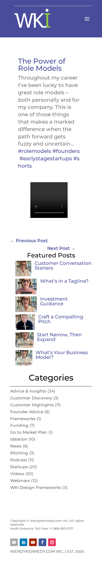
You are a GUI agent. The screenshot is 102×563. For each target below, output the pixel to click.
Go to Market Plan (28, 432)
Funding (19, 425)
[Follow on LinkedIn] (23, 542)
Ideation (18, 439)
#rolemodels (34, 151)
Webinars (20, 480)
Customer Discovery (31, 398)
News (16, 446)
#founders (66, 151)
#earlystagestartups (45, 158)
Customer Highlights (32, 404)
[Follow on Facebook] (42, 542)
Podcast (18, 459)
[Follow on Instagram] (52, 542)
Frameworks (23, 418)
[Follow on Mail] (14, 542)
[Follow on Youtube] (33, 542)
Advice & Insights (28, 391)
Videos (17, 473)
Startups (19, 466)
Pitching (19, 453)
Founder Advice (26, 411)
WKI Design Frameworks (35, 487)
